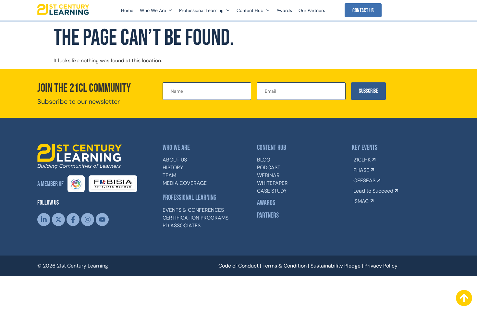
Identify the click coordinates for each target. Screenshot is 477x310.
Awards (284, 10)
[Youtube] (102, 219)
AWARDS (266, 202)
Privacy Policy (381, 265)
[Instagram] (87, 219)
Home (127, 10)
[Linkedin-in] (43, 219)
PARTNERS (268, 215)
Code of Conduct (238, 265)
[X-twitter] (58, 219)
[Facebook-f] (73, 219)
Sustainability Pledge (336, 265)
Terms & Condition (285, 265)
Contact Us (363, 10)
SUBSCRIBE (368, 91)
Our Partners (312, 10)
